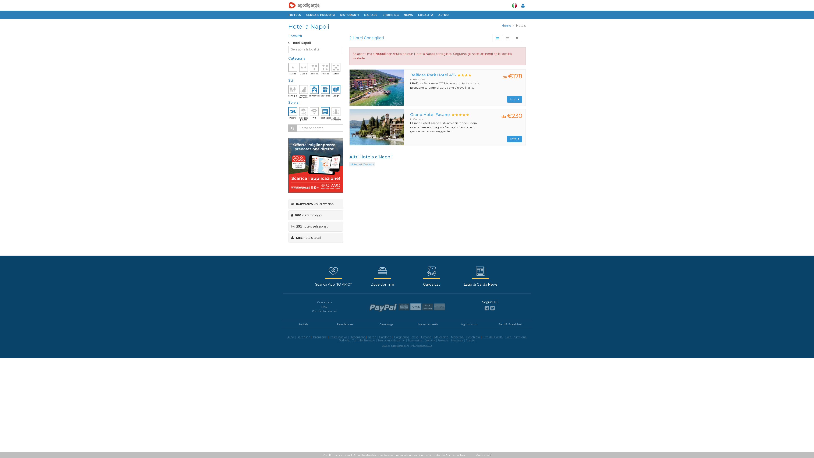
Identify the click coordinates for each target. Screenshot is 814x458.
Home (506, 26)
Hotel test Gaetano (362, 164)
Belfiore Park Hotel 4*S (433, 75)
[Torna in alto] (802, 446)
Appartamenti (428, 324)
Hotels (295, 15)
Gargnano (401, 337)
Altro (443, 15)
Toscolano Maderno (391, 340)
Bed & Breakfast (510, 324)
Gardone (385, 337)
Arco (290, 337)
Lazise (414, 337)
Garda (372, 337)
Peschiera (473, 337)
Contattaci (324, 302)
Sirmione (520, 337)
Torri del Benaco (363, 340)
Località (425, 15)
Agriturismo (469, 324)
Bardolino (303, 337)
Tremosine (415, 340)
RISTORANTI (349, 15)
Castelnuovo (338, 337)
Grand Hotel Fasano (430, 114)
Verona (430, 340)
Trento (470, 340)
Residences (345, 324)
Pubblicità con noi (324, 311)
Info (514, 99)
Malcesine (441, 337)
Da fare (371, 15)
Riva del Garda (493, 337)
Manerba (457, 337)
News (408, 15)
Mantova (457, 340)
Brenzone (320, 337)
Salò (508, 337)
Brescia (443, 340)
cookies (460, 455)
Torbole (344, 340)
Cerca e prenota (320, 15)
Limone (426, 337)
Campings (386, 324)
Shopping (391, 15)
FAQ (324, 306)
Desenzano (358, 337)
